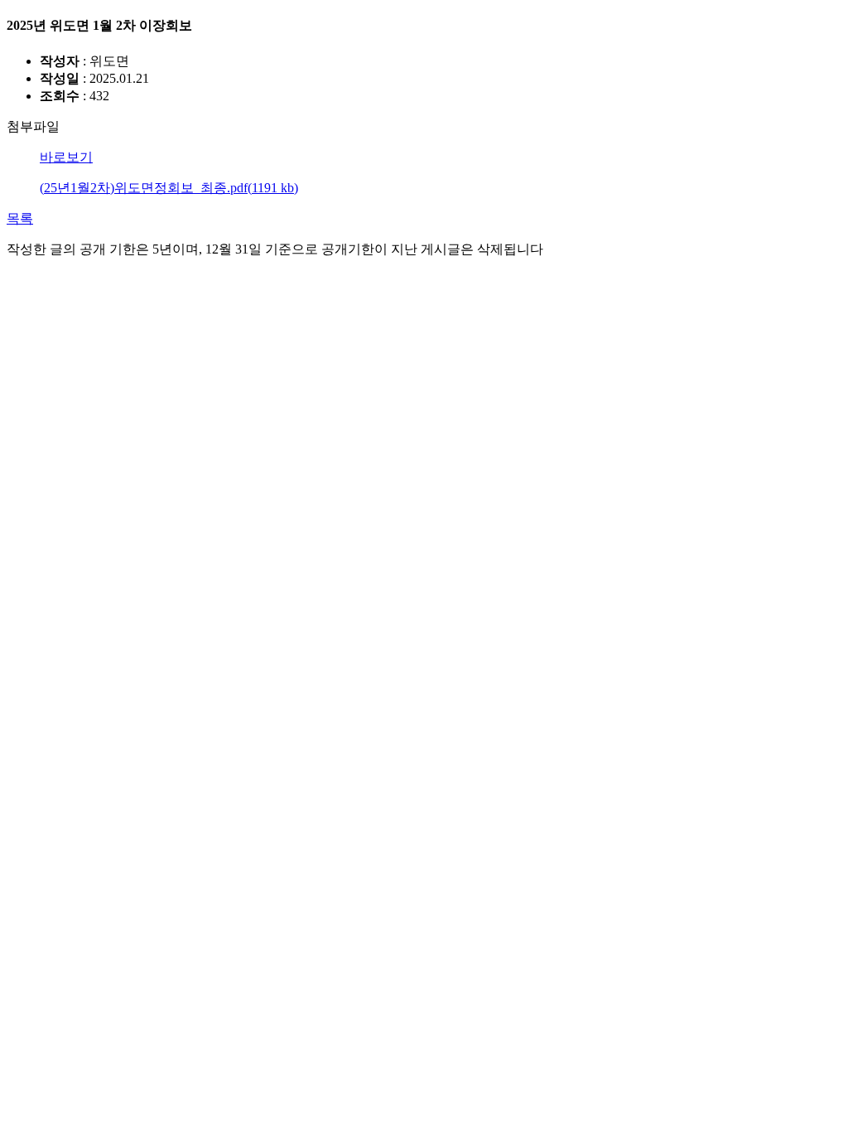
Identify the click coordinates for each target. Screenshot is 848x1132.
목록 (20, 218)
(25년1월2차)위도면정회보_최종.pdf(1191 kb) (169, 188)
